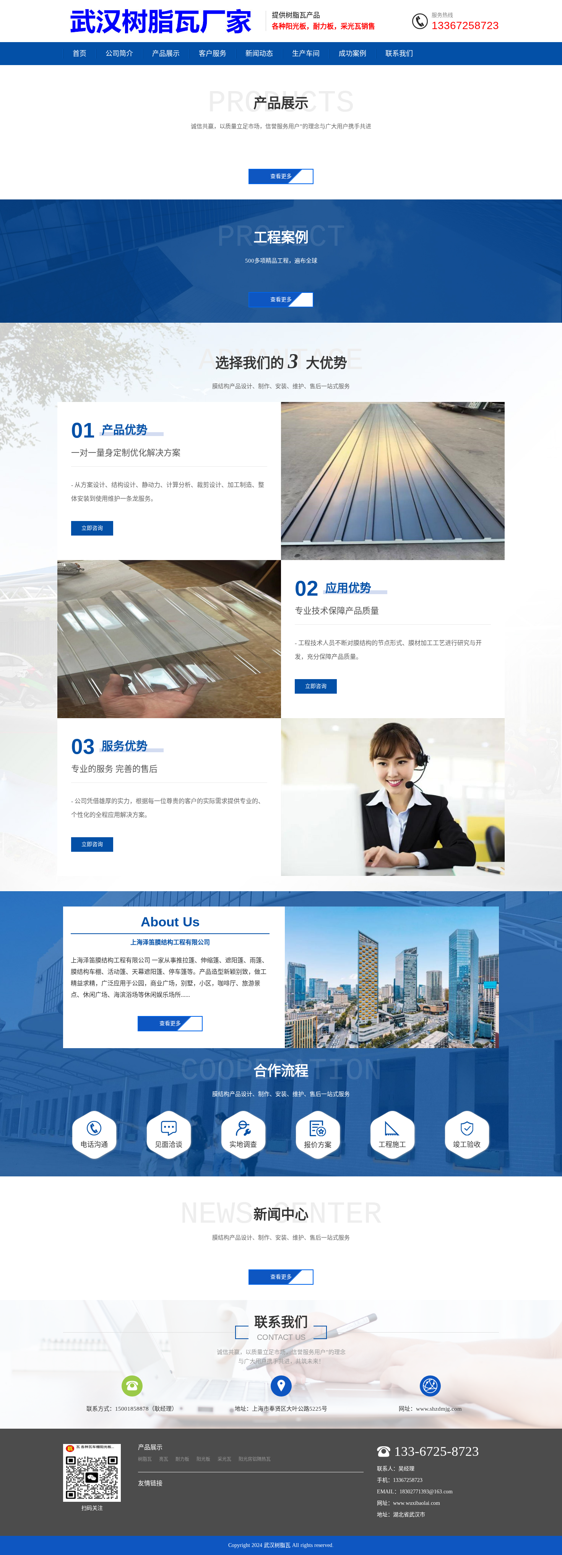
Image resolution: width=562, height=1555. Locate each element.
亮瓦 (163, 1459)
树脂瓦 (145, 1459)
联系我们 (399, 53)
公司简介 (119, 53)
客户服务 (212, 53)
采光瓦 (224, 1459)
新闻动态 (259, 53)
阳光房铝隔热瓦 (255, 1459)
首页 (79, 53)
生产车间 (306, 53)
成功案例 (352, 53)
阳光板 (203, 1459)
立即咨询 (92, 528)
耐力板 (182, 1459)
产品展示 (166, 53)
